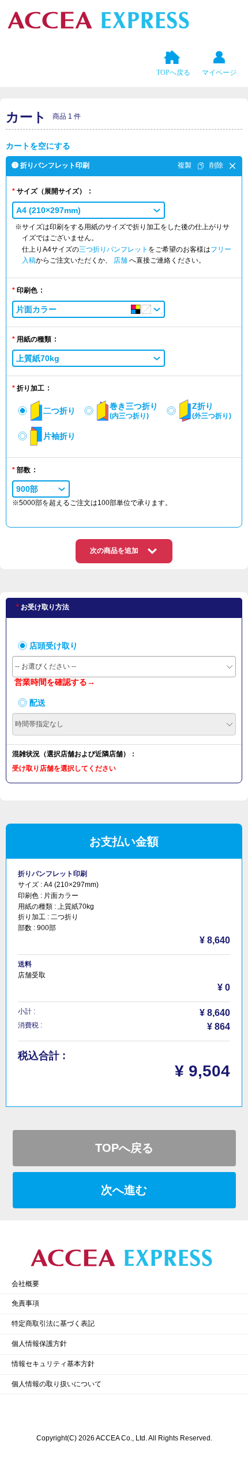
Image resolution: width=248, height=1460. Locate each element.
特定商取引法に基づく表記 (53, 1323)
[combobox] (124, 666)
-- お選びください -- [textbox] (45, 666)
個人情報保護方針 (39, 1344)
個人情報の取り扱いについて (57, 1384)
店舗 (121, 260)
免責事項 (25, 1303)
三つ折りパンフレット (113, 249)
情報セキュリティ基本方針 (53, 1364)
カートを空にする (38, 145)
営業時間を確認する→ (54, 682)
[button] (88, 210)
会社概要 (25, 1284)
